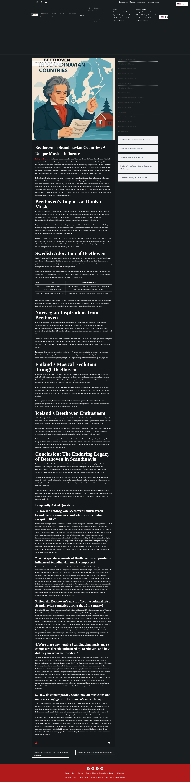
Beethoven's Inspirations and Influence (131, 97)
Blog (87, 773)
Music (94, 773)
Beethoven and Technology (128, 78)
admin (40, 743)
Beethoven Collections (126, 88)
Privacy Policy (70, 773)
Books (111, 773)
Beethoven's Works (125, 107)
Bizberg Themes (120, 777)
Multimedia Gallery (125, 122)
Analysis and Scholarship (127, 59)
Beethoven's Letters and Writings (129, 102)
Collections (120, 773)
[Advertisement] (95, 40)
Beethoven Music (124, 93)
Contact (80, 773)
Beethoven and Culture (126, 64)
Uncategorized (123, 131)
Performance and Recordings (128, 126)
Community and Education (127, 117)
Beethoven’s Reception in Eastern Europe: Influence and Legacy (51, 753)
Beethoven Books (125, 83)
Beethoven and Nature (126, 73)
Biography (122, 112)
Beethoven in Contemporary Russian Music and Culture (94, 752)
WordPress (101, 777)
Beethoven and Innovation (127, 69)
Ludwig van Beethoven (42, 159)
